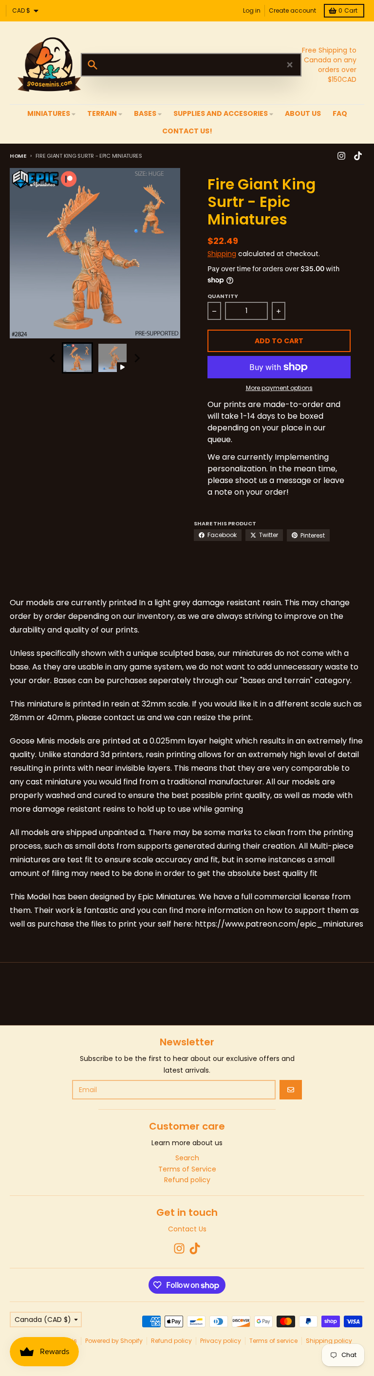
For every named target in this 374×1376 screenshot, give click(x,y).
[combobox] (191, 64)
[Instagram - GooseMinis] (341, 155)
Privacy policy (220, 1341)
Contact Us (187, 1229)
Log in (252, 10)
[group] (77, 357)
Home (18, 156)
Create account (292, 10)
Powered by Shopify (114, 1341)
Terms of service (273, 1341)
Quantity (222, 296)
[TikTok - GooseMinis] (358, 155)
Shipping (221, 254)
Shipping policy (329, 1341)
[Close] (290, 65)
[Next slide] (137, 358)
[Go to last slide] (53, 358)
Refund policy (171, 1341)
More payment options (279, 388)
